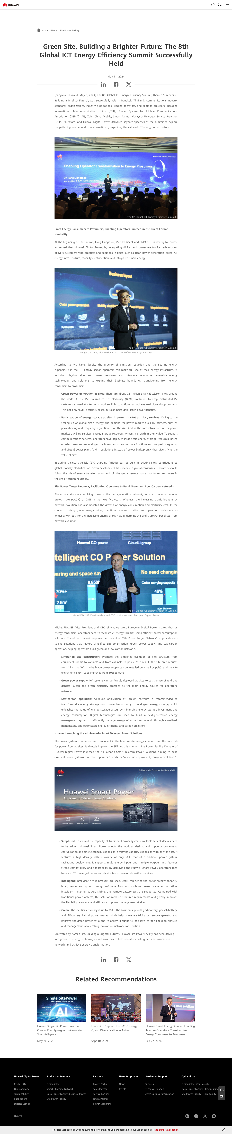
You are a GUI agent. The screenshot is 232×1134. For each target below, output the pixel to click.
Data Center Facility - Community (200, 1089)
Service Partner (101, 1094)
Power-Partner (100, 1084)
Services (149, 1084)
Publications (20, 1098)
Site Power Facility (56, 1098)
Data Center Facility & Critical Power (66, 1094)
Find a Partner (100, 1098)
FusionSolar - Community (195, 1084)
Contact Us (20, 1084)
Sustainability (21, 1094)
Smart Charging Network (60, 1089)
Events (122, 1089)
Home (45, 30)
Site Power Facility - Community (199, 1094)
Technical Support (154, 1089)
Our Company (21, 1089)
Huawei (18, 1115)
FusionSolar (53, 1084)
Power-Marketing (102, 1103)
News (54, 30)
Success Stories (22, 1103)
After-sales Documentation (159, 1094)
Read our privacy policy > (166, 1129)
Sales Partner (100, 1089)
